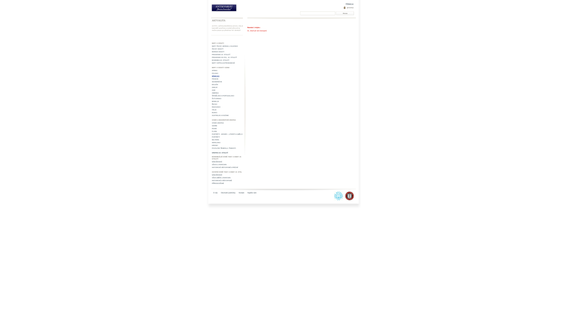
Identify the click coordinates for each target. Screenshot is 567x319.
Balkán (215, 84)
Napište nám (251, 193)
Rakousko (216, 107)
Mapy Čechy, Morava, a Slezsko (225, 46)
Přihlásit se (349, 4)
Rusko (214, 112)
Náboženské (217, 162)
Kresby (215, 145)
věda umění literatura (221, 178)
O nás (215, 193)
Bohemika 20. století (220, 60)
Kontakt (241, 193)
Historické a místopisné (222, 180)
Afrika (214, 70)
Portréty (216, 137)
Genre (214, 126)
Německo (215, 76)
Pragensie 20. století (221, 54)
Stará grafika (218, 123)
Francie (215, 79)
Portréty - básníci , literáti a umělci (227, 134)
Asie (213, 90)
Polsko (215, 73)
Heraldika (216, 142)
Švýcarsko (216, 98)
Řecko (214, 104)
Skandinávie (217, 82)
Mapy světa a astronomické (223, 63)
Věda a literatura (219, 164)
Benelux (215, 101)
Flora (214, 131)
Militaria (215, 140)
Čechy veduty (218, 49)
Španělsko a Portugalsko (223, 96)
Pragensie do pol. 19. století (224, 57)
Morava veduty (218, 52)
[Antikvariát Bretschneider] (230, 8)
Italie (214, 110)
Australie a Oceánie (220, 115)
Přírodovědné (218, 183)
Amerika (215, 93)
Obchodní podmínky (228, 193)
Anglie (214, 87)
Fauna (214, 128)
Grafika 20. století (220, 153)
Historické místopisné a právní (225, 167)
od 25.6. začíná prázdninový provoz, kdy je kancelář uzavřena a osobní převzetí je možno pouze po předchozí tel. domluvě (227, 28)
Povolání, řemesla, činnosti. (224, 148)
